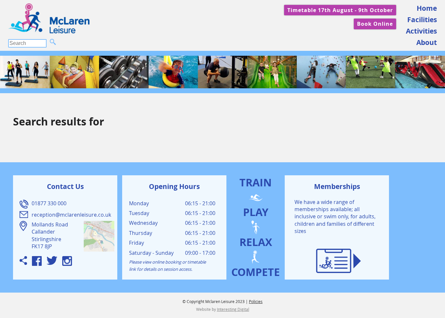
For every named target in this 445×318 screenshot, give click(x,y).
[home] (49, 18)
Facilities (422, 19)
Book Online (375, 23)
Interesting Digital (233, 309)
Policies (256, 301)
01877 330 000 (49, 203)
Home (427, 8)
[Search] (53, 42)
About (426, 42)
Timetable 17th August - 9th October (340, 10)
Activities (421, 31)
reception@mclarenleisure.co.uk (71, 214)
